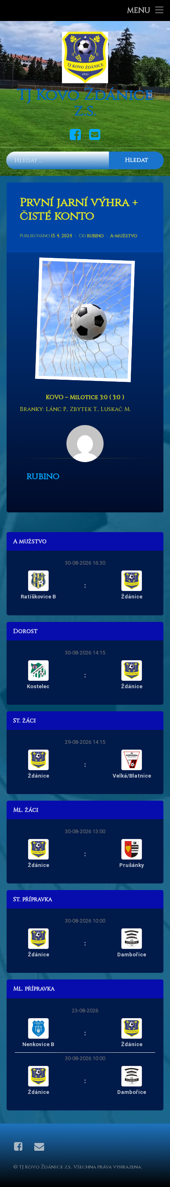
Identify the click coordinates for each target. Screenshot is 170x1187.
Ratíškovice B (38, 597)
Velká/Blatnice (132, 776)
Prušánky (131, 865)
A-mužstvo (123, 236)
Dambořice (131, 954)
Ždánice (131, 597)
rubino (95, 236)
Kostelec (38, 686)
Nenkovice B (38, 1044)
